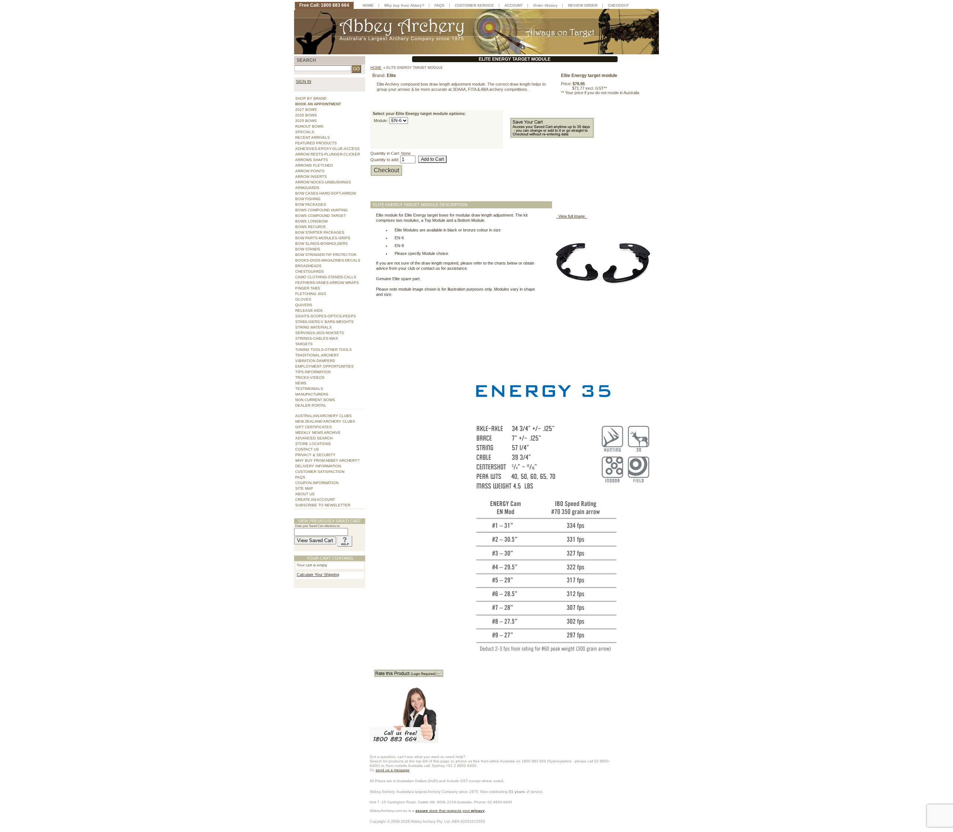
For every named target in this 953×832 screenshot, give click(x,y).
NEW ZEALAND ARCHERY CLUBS (325, 421)
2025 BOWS (306, 121)
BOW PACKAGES (310, 204)
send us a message (392, 770)
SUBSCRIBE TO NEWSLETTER (322, 505)
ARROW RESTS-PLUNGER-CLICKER (327, 154)
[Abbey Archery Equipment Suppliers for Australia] (476, 31)
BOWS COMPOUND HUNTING (321, 210)
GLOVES (303, 299)
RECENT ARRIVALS (312, 137)
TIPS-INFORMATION (313, 372)
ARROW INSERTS (311, 177)
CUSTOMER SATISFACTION (319, 472)
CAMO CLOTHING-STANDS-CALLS (325, 277)
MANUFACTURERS (311, 394)
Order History (545, 5)
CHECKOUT (618, 5)
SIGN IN (303, 81)
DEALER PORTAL (310, 405)
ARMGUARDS (307, 188)
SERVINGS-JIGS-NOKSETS (319, 333)
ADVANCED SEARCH (313, 438)
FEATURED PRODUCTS (316, 143)
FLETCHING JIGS (310, 294)
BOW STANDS (307, 249)
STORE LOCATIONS (313, 444)
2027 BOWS (306, 110)
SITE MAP (304, 488)
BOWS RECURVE (310, 227)
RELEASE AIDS (309, 310)
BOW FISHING (308, 199)
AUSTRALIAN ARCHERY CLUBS (323, 416)
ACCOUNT (513, 5)
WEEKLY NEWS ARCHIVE (318, 433)
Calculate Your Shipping (318, 574)
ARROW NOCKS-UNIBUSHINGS (323, 182)
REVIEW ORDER (582, 5)
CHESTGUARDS (309, 271)
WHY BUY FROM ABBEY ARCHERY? (327, 460)
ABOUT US (305, 494)
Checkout (386, 170)
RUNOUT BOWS (309, 126)
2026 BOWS (306, 115)
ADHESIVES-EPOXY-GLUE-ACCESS (327, 149)
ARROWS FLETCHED (314, 165)
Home (376, 67)
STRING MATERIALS (313, 327)
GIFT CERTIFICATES (313, 427)
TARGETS (304, 344)
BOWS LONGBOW (311, 221)
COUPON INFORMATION (316, 483)
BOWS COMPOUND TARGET (320, 216)
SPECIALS (304, 132)
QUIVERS (303, 305)
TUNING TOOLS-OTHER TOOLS (323, 350)
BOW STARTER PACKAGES (319, 232)
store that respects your (450, 811)
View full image (571, 216)
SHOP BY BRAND (310, 98)
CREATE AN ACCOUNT (315, 499)
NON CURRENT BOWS (315, 400)
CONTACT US (307, 449)
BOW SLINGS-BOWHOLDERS (321, 243)
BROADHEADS (308, 266)
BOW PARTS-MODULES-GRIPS (322, 238)
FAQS (300, 477)
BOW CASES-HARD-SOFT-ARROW (325, 193)
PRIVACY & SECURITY (315, 455)
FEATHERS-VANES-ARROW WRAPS (327, 283)
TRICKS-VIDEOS (310, 377)
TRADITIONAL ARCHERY (317, 355)
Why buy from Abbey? (404, 5)
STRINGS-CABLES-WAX (316, 338)
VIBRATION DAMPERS (315, 361)
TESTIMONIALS (309, 389)
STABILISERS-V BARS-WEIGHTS (324, 322)
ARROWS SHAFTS (311, 160)
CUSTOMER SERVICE (474, 5)
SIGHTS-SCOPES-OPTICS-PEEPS (325, 316)
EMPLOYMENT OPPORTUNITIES (324, 366)
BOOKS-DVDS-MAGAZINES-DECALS (327, 260)
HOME (368, 5)
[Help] (344, 540)
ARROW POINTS (310, 171)
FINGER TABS (307, 288)
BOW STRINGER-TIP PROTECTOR (325, 255)
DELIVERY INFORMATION (318, 466)
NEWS (300, 383)
